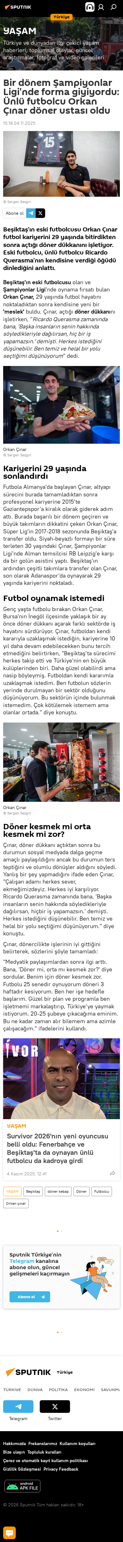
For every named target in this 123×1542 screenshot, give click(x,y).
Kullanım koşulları (78, 1443)
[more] (112, 1173)
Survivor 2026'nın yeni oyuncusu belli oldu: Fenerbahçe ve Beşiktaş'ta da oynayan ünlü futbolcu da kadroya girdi (57, 1148)
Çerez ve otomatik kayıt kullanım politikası (45, 1460)
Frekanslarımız (42, 1443)
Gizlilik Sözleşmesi (22, 1469)
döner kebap (58, 1191)
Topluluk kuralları (44, 1452)
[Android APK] (22, 1487)
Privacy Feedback (61, 1469)
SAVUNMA (111, 1389)
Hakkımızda (14, 1443)
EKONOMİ (84, 1389)
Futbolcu (101, 1191)
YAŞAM (16, 1126)
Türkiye (12, 1389)
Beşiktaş (33, 1191)
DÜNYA (35, 1389)
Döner (81, 1191)
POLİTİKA (58, 1389)
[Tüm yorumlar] (9, 1533)
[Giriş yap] (101, 7)
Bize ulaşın (14, 1452)
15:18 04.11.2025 (19, 123)
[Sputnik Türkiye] (19, 9)
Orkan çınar (16, 1203)
